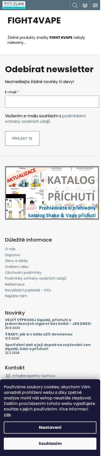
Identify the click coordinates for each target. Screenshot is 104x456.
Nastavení (50, 427)
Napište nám (16, 295)
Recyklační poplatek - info (28, 290)
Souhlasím (50, 443)
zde (7, 414)
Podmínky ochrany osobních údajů (35, 278)
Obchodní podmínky (23, 272)
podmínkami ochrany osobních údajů (45, 118)
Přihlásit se (22, 138)
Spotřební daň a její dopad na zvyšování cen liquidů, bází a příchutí (48, 347)
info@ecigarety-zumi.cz (34, 375)
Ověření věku (17, 266)
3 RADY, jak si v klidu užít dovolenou (38, 334)
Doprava (12, 254)
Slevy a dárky (16, 260)
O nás (10, 248)
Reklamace (15, 284)
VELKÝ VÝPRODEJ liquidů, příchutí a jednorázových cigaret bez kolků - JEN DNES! (48, 322)
